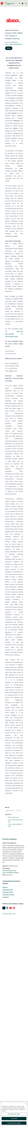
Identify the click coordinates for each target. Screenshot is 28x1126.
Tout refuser (14, 1118)
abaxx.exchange (9, 334)
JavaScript (5, 897)
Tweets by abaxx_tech (8, 914)
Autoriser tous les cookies (14, 1123)
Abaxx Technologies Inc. (16, 44)
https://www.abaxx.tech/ (9, 870)
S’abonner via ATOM (8, 894)
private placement (10, 810)
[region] (14, 1114)
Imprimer (5, 887)
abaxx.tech (20, 331)
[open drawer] (25, 3)
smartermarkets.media (11, 336)
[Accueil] (8, 3)
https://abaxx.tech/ (13, 817)
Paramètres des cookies (14, 1114)
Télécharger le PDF (7, 890)
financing (18, 810)
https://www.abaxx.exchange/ (10, 872)
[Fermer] (26, 1104)
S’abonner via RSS (7, 892)
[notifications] (22, 3)
